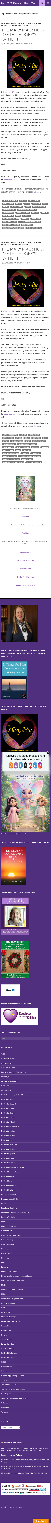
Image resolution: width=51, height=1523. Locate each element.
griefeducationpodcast (27, 210)
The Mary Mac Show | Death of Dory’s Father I (23, 253)
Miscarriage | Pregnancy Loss (12, 1299)
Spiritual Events (7, 1357)
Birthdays (5, 1077)
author (23, 201)
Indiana (45, 213)
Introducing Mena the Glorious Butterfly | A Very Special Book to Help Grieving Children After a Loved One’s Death (25, 1449)
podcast (25, 219)
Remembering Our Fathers (11, 1455)
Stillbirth (4, 1362)
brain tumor (8, 204)
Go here (37, 192)
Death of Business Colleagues (12, 1167)
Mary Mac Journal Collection (12, 1280)
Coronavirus (6, 1090)
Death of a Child (7, 1108)
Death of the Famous (9, 1190)
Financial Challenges (9, 1226)
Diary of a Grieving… (9, 1194)
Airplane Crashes (7, 1058)
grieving (35, 213)
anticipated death (10, 201)
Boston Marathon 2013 (10, 1081)
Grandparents (6, 1231)
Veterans (4, 1403)
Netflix (3, 1308)
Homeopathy (6, 1253)
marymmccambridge (11, 219)
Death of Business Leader (11, 1172)
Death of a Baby (7, 1099)
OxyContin (5, 1312)
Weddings (5, 1407)
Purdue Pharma (7, 1326)
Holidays (4, 1249)
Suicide (4, 1371)
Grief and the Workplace (10, 1235)
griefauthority (39, 207)
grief (28, 207)
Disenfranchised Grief (9, 1199)
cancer (19, 204)
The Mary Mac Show (19, 26)
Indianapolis (8, 216)
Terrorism (5, 1380)
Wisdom (4, 1412)
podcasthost (27, 225)
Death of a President (9, 1145)
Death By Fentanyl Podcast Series (14, 1095)
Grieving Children (8, 1244)
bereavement (34, 201)
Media (3, 1285)
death (27, 204)
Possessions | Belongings (10, 1321)
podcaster (36, 219)
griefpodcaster (23, 213)
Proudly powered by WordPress (11, 1507)
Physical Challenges (8, 1317)
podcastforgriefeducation (30, 222)
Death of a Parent (8, 1135)
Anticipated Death (8, 24)
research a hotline (11, 179)
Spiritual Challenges (9, 1353)
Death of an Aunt (7, 1158)
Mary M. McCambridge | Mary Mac (18, 3)
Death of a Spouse (8, 1154)
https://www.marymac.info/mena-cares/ (13, 834)
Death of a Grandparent (10, 1126)
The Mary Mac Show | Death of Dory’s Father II (23, 34)
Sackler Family (6, 1339)
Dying (3, 1203)
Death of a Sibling (8, 1149)
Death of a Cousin (8, 1113)
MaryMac (26, 216)
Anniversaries (6, 1063)
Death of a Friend (8, 1122)
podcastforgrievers (11, 225)
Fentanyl (4, 1222)
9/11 (3, 1054)
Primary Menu (48, 3)
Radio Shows (6, 1330)
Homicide (5, 1258)
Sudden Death (6, 1366)
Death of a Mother (8, 1131)
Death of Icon (6, 1181)
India (3, 1262)
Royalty (4, 1335)
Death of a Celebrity (9, 1104)
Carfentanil (5, 1086)
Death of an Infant (8, 1163)
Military (4, 1294)
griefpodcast (8, 213)
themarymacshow (34, 228)
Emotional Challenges (9, 1208)
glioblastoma (17, 207)
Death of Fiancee (7, 1176)
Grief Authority (7, 1240)
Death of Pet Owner (9, 1185)
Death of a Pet (6, 1140)
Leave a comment (25, 44)
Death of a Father (24, 24)
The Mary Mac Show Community (13, 1389)
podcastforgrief (9, 222)
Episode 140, (8, 92)
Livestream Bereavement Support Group (16, 1276)
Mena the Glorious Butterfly (12, 1289)
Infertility (5, 1267)
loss (18, 216)
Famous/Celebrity (8, 1217)
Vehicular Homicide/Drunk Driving (14, 1398)
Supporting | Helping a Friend (12, 1376)
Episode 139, (8, 311)
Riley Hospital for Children (13, 228)
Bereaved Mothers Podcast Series (14, 1072)
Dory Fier (36, 204)
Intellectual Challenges (10, 1271)
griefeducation (9, 210)
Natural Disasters (8, 1303)
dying (45, 204)
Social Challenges (8, 1348)
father (5, 207)
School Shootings (7, 1344)
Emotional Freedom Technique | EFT (15, 1212)
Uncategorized (6, 1394)
